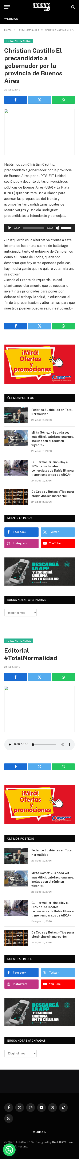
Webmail (11, 18)
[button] (9, 1149)
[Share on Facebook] (15, 100)
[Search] (72, 7)
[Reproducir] (10, 228)
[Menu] (7, 7)
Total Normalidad (19, 41)
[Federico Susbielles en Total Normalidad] (16, 415)
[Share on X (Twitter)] (39, 100)
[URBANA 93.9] (41, 7)
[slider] (67, 227)
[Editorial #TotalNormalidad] (39, 709)
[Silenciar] (57, 228)
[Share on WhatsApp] (63, 100)
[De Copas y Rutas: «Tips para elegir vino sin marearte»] (16, 497)
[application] (39, 228)
